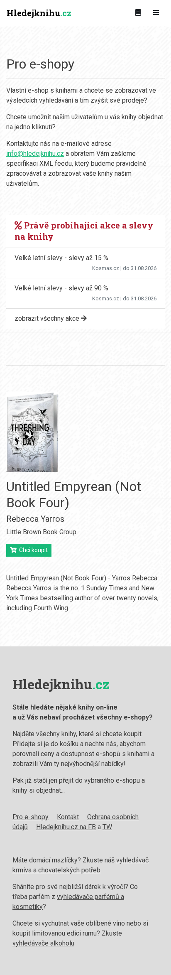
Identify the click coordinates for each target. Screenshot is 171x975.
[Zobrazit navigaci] (156, 13)
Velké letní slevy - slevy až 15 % (61, 258)
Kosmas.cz (105, 268)
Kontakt (68, 817)
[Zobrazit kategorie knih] (137, 13)
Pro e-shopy (30, 817)
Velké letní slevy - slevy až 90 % (61, 288)
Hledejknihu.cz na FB (66, 827)
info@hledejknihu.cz (35, 153)
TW (107, 827)
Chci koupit (32, 550)
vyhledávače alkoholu (43, 943)
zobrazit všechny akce (48, 318)
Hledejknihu (39, 12)
